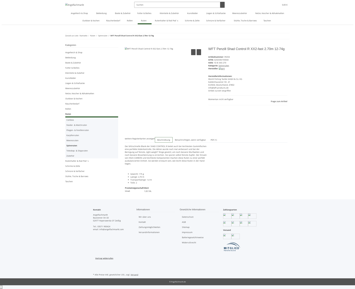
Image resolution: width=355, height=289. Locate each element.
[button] (272, 5)
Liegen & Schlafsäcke (75, 83)
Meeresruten (72, 140)
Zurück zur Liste (71, 35)
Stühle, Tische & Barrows (76, 176)
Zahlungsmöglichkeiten (149, 227)
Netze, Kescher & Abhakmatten (79, 93)
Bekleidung (70, 57)
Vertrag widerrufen (104, 258)
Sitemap (186, 227)
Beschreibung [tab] (163, 140)
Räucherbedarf (72, 103)
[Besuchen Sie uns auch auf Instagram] (95, 266)
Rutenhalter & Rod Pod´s (77, 161)
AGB (184, 222)
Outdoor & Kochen (74, 98)
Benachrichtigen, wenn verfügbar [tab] (190, 140)
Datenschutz (188, 217)
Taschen (69, 181)
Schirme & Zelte (72, 166)
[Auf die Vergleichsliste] (193, 52)
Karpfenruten (72, 135)
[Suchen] (222, 5)
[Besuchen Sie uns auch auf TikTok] (95, 269)
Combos (70, 120)
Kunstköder (70, 78)
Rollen (68, 109)
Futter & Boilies (72, 68)
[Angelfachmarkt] (74, 5)
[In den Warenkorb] (127, 45)
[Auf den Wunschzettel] (199, 52)
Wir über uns (145, 217)
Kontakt (142, 222)
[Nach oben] (1, 287)
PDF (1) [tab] (214, 140)
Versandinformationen (149, 232)
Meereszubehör (72, 88)
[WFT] (222, 68)
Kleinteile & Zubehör (74, 73)
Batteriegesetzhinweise (193, 237)
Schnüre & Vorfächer (75, 171)
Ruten (68, 114)
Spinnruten (224, 65)
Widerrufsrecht (189, 242)
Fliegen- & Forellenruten (77, 130)
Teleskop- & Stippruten (77, 150)
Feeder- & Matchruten (76, 125)
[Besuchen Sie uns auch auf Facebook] (95, 262)
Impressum (187, 232)
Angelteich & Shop (73, 52)
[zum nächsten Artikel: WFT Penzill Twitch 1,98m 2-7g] (156, 36)
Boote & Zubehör (73, 62)
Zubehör (70, 155)
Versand (134, 274)
